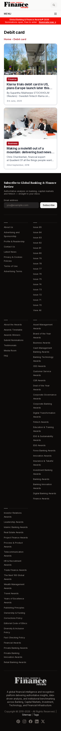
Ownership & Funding (14, 613)
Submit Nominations (13, 340)
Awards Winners (12, 335)
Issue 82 (37, 243)
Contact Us (9, 246)
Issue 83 (37, 237)
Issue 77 (37, 269)
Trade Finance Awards (15, 570)
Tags (36, 714)
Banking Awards (41, 479)
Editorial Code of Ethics (15, 623)
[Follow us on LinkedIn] (37, 721)
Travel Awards (11, 593)
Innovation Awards (42, 456)
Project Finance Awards (16, 537)
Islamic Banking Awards (16, 527)
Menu (7, 13)
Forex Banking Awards (44, 450)
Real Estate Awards (13, 532)
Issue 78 (37, 263)
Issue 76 (37, 274)
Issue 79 (37, 258)
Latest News (10, 252)
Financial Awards (12, 643)
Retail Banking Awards (15, 662)
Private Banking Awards (16, 648)
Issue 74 (37, 284)
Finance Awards (41, 498)
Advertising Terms (13, 271)
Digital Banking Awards (44, 493)
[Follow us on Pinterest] (18, 721)
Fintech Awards (41, 422)
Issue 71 (37, 300)
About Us (8, 227)
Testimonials (10, 345)
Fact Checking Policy (14, 637)
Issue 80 (37, 253)
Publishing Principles (14, 607)
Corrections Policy (13, 618)
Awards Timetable (13, 330)
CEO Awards (39, 366)
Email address (11, 200)
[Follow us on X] (43, 721)
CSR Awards (39, 380)
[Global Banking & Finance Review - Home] (16, 5)
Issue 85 (37, 227)
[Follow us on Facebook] (30, 721)
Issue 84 (37, 232)
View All (37, 310)
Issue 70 (37, 305)
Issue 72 (37, 295)
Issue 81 (37, 248)
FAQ (6, 356)
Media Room (10, 350)
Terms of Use (11, 266)
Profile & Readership (14, 241)
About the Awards (13, 324)
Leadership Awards (13, 522)
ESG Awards (39, 445)
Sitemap (26, 714)
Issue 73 (37, 289)
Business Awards (41, 343)
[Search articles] (54, 5)
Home (7, 39)
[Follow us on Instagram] (24, 721)
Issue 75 (37, 279)
